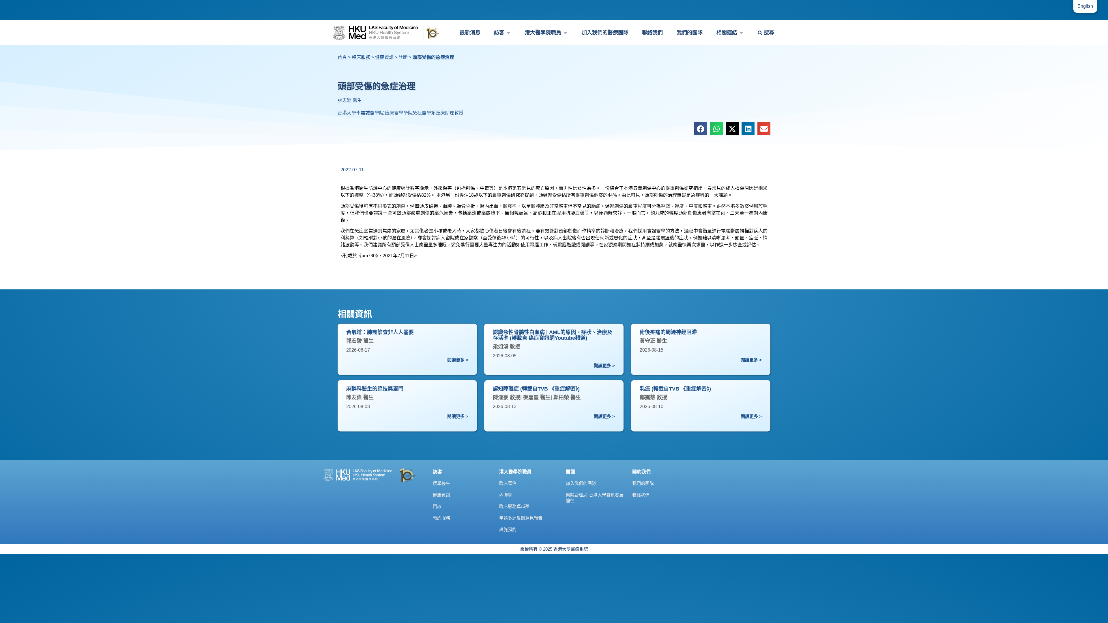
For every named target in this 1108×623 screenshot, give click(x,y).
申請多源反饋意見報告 (520, 517)
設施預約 (507, 529)
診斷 (403, 57)
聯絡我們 (641, 494)
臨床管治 (507, 483)
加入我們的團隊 (581, 483)
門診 (437, 506)
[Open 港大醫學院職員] (565, 33)
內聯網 (505, 494)
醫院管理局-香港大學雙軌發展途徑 (595, 497)
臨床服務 (361, 57)
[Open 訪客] (508, 33)
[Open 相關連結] (741, 33)
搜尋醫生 (441, 483)
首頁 (342, 57)
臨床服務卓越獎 (514, 506)
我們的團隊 (643, 483)
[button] (700, 128)
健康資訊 (384, 57)
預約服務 (441, 517)
